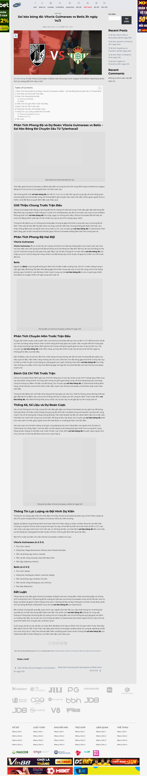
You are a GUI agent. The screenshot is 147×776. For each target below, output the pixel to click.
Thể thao (57, 13)
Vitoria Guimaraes (26, 99)
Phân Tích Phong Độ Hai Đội (27, 96)
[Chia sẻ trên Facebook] (50, 643)
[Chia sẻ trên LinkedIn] (65, 643)
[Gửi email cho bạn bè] (58, 643)
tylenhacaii (97, 651)
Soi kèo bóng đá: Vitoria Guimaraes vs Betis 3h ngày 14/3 (72, 651)
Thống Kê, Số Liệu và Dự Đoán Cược (31, 109)
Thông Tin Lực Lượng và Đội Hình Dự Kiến (33, 112)
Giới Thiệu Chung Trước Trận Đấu (30, 94)
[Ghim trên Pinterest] (61, 643)
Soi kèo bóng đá (21, 79)
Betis (22, 101)
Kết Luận (20, 119)
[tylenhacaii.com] (21, 5)
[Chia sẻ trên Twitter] (54, 643)
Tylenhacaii (60, 194)
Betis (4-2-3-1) (25, 116)
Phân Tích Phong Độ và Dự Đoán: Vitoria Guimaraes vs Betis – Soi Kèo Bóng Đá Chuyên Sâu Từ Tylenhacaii (58, 91)
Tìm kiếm (112, 14)
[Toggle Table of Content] (98, 88)
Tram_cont (69, 27)
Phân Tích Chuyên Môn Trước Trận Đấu (32, 104)
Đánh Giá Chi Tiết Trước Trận (28, 106)
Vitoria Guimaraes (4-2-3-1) (30, 114)
